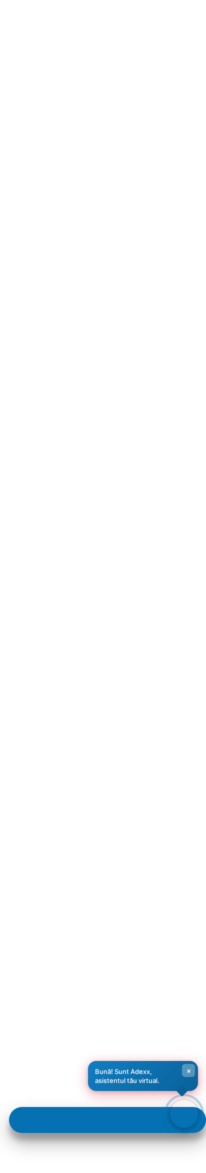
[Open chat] (184, 1114)
